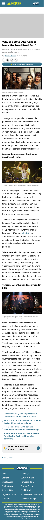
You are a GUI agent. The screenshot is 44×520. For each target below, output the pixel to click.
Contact (5, 478)
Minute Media (13, 504)
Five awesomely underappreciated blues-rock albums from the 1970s (20, 415)
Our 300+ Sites (27, 478)
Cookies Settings (28, 498)
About (4, 473)
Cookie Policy (27, 490)
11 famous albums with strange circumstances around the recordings (21, 428)
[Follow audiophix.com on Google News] (38, 448)
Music (11, 458)
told (25, 233)
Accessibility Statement (31, 494)
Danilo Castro (10, 56)
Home (4, 458)
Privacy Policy (27, 486)
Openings (25, 473)
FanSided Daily (27, 482)
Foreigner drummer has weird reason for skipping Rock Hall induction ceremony (21, 436)
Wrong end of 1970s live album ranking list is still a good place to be (22, 421)
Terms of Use (8, 490)
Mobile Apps (7, 482)
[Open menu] (3, 3)
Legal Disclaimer (9, 494)
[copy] (16, 60)
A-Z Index (6, 498)
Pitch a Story (7, 486)
